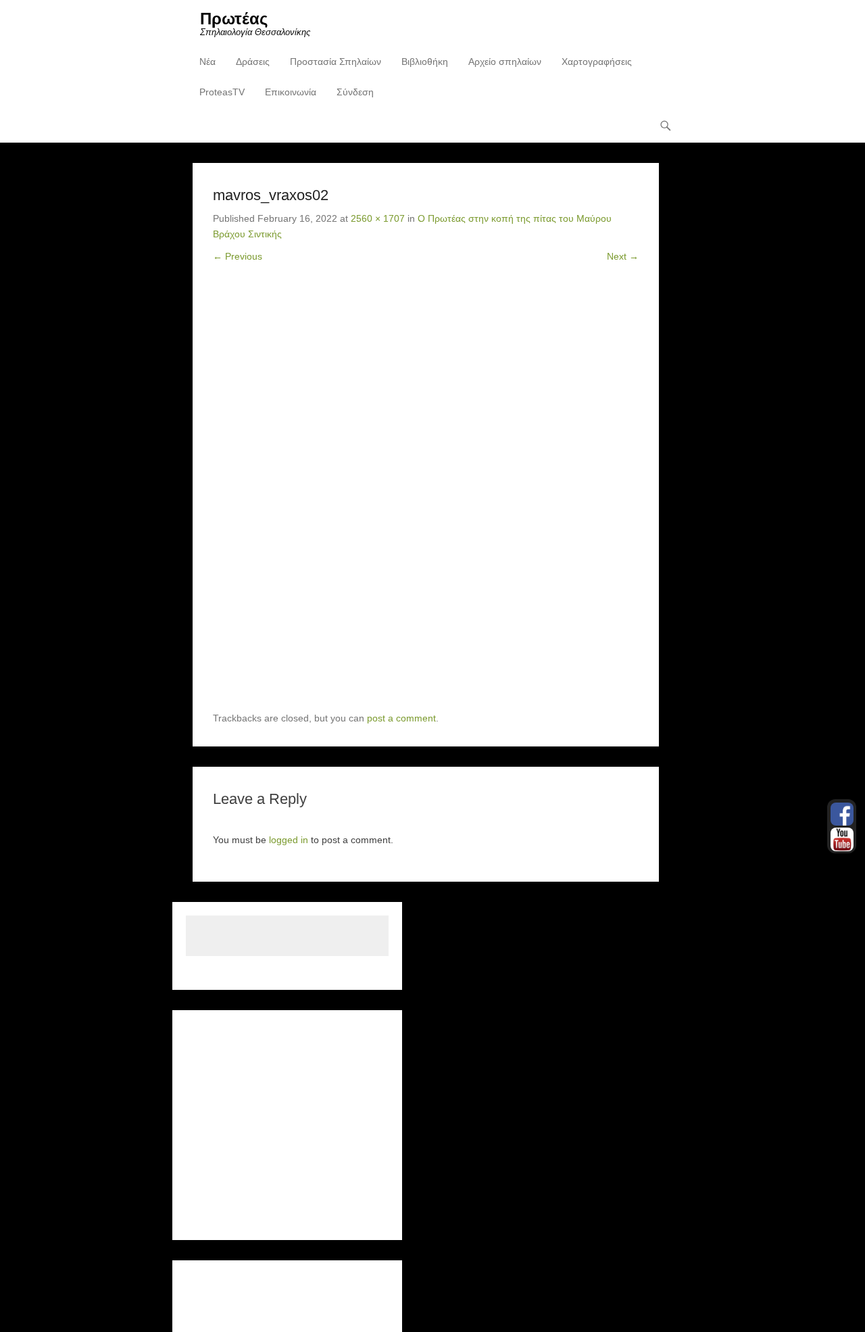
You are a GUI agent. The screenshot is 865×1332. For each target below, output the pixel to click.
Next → (623, 256)
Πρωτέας (234, 18)
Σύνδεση (355, 92)
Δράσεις (253, 61)
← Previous (237, 256)
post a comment (401, 718)
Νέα (207, 61)
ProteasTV (222, 92)
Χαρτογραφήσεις (597, 61)
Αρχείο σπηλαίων (504, 61)
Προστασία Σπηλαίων (335, 61)
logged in (288, 839)
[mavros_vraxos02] (426, 498)
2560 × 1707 (378, 218)
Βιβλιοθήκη (424, 61)
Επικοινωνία (290, 92)
